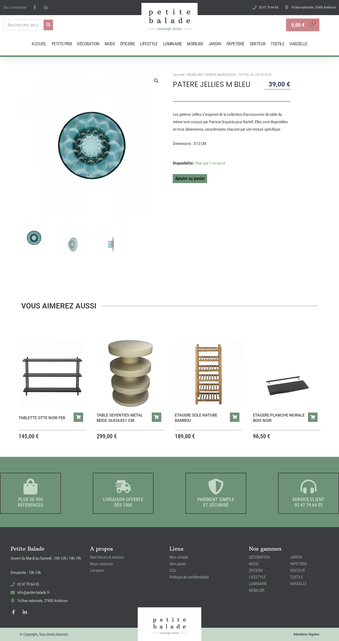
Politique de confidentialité (189, 577)
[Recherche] (48, 25)
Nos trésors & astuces (107, 557)
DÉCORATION (88, 43)
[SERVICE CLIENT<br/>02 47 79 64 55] (308, 486)
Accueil (178, 75)
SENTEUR (258, 43)
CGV (173, 570)
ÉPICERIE (127, 43)
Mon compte (179, 557)
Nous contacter (101, 564)
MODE (110, 43)
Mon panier (178, 564)
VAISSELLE (298, 43)
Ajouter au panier (190, 178)
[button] (156, 81)
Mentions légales (306, 634)
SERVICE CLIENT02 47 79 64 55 (308, 502)
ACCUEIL (39, 43)
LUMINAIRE (172, 43)
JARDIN (214, 43)
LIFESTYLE (149, 43)
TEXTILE (277, 43)
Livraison (97, 570)
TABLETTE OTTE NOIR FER (42, 417)
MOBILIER (195, 43)
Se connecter (14, 7)
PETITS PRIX (62, 43)
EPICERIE (256, 570)
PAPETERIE (235, 43)
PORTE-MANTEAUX (221, 75)
